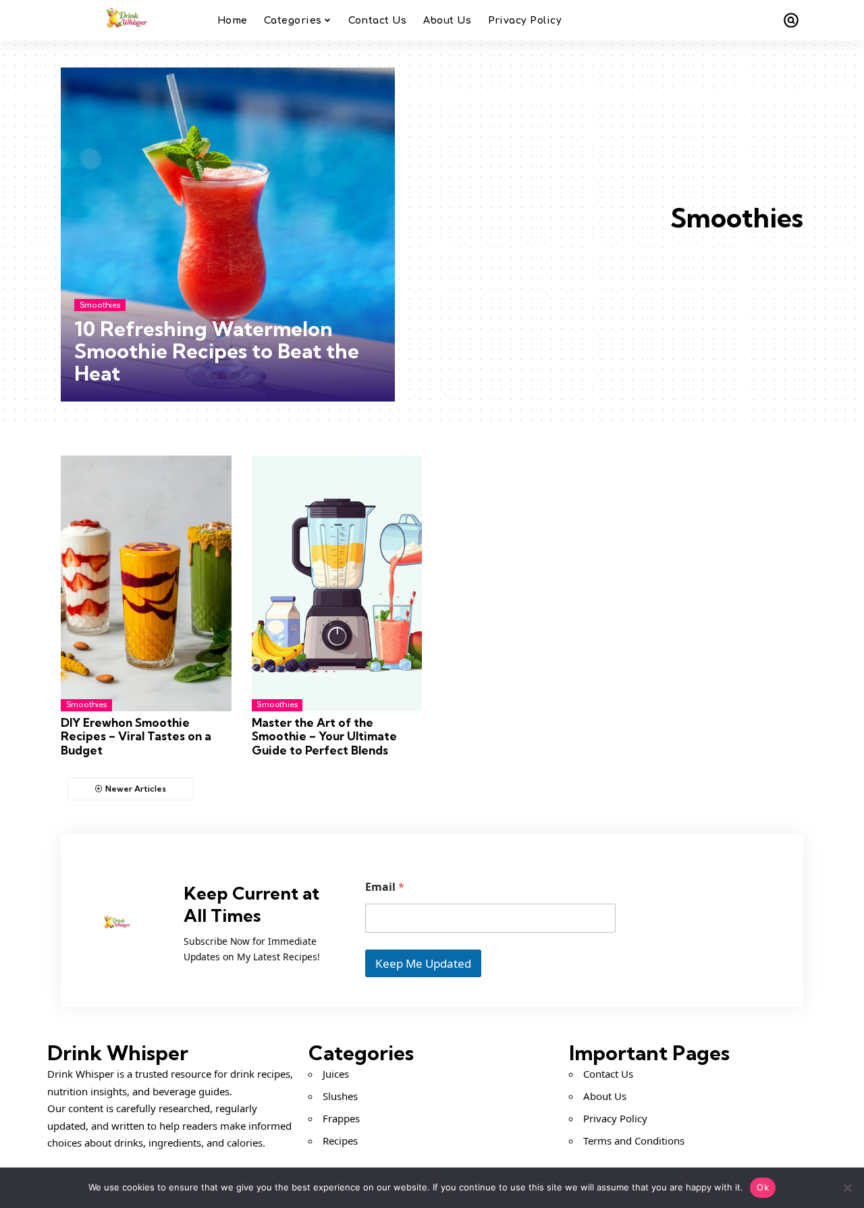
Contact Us (608, 1073)
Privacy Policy (615, 1118)
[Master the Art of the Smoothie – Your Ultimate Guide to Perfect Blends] (337, 583)
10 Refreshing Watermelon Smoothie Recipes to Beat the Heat (216, 351)
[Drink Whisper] (128, 20)
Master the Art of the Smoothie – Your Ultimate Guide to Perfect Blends (324, 736)
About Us (604, 1096)
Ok (763, 1187)
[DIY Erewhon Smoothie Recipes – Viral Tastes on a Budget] (146, 583)
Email (384, 887)
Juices (336, 1073)
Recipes (340, 1140)
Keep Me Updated (423, 963)
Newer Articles (135, 789)
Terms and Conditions (633, 1140)
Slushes (340, 1096)
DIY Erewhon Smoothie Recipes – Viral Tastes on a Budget (136, 736)
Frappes (341, 1118)
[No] (847, 1188)
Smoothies (100, 305)
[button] (791, 20)
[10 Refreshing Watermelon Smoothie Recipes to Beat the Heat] (228, 234)
